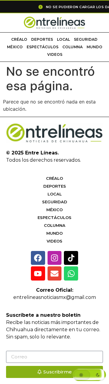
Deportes (42, 39)
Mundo (94, 47)
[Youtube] (38, 273)
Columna (72, 47)
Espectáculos (42, 47)
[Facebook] (38, 258)
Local (63, 39)
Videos (54, 54)
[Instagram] (55, 258)
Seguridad (85, 39)
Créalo (19, 39)
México (15, 47)
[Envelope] (55, 273)
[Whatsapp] (71, 273)
